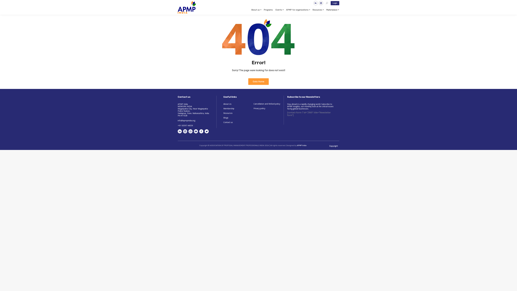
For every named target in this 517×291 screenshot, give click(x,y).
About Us (227, 104)
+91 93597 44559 (185, 125)
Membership (228, 108)
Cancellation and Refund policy (267, 104)
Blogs (225, 118)
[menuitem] (256, 10)
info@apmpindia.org (186, 120)
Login (335, 3)
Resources (228, 113)
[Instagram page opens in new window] (321, 3)
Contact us (228, 122)
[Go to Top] (513, 287)
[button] (258, 81)
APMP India (301, 145)
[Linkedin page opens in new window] (315, 3)
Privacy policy (259, 108)
